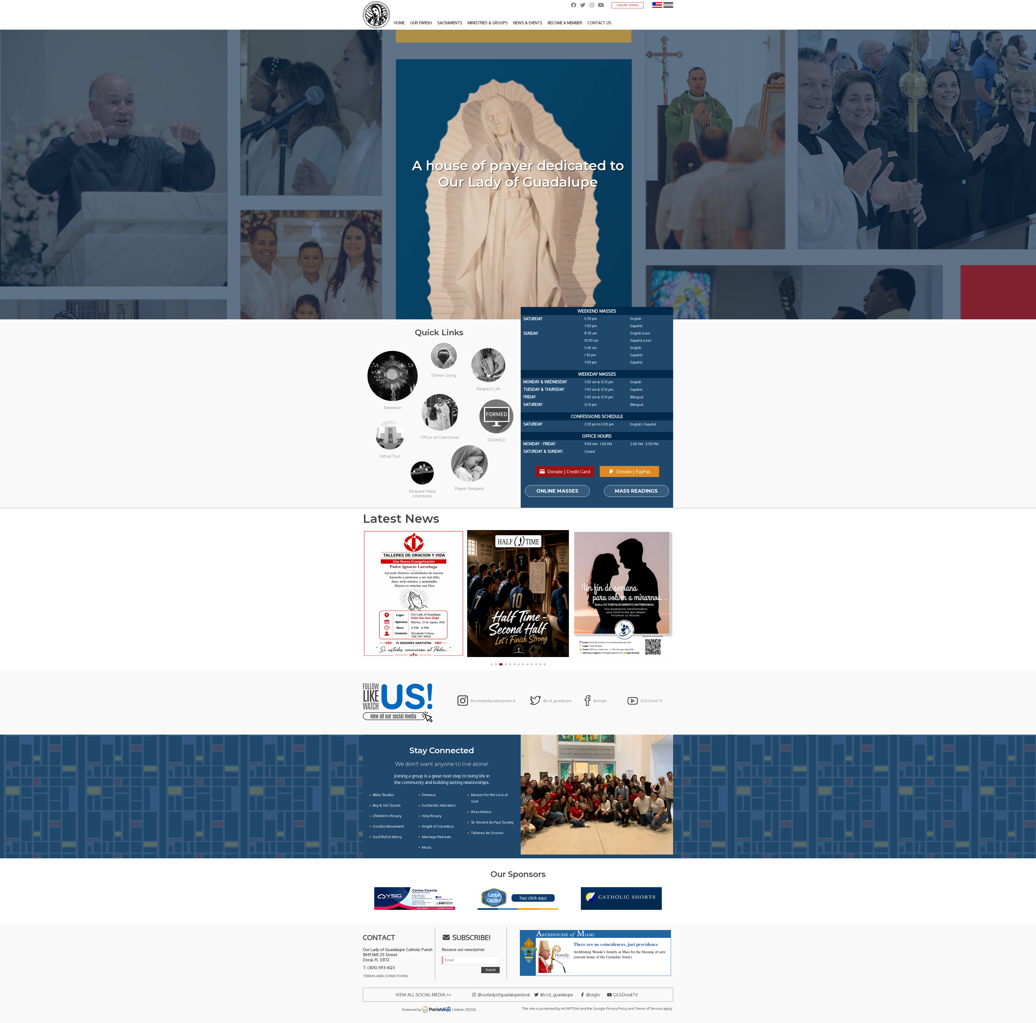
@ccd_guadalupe (556, 701)
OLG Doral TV (650, 701)
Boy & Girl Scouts (387, 805)
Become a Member (565, 22)
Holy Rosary (431, 816)
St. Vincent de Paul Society (492, 822)
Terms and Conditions (385, 976)
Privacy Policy (616, 1008)
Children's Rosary (387, 816)
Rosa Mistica (481, 812)
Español (668, 5)
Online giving (627, 5)
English (657, 5)
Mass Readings (636, 491)
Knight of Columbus (438, 826)
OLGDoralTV (625, 994)
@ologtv (599, 701)
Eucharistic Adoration (439, 805)
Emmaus (429, 795)
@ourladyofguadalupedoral (492, 701)
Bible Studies (383, 795)
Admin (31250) (465, 1009)
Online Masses (557, 491)
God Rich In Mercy (387, 837)
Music (426, 847)
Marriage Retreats (436, 837)
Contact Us (599, 22)
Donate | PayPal (632, 471)
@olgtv (592, 994)
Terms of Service (648, 1008)
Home (399, 22)
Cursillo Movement (388, 826)
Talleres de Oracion (487, 833)
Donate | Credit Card (568, 471)
